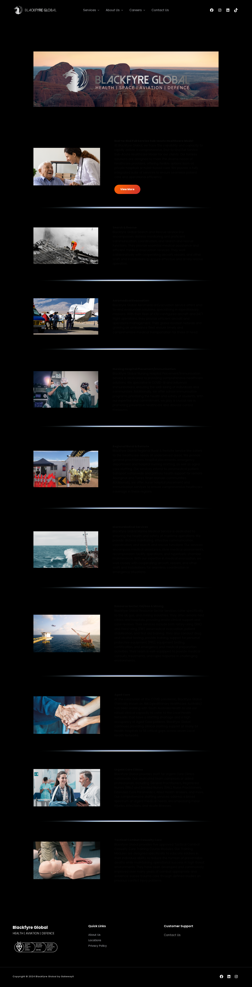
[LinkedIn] (227, 10)
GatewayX (67, 976)
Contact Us (172, 935)
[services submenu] (98, 10)
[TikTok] (235, 10)
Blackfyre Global (30, 927)
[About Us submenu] (122, 10)
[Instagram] (219, 10)
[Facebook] (211, 10)
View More (127, 189)
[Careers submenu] (144, 10)
